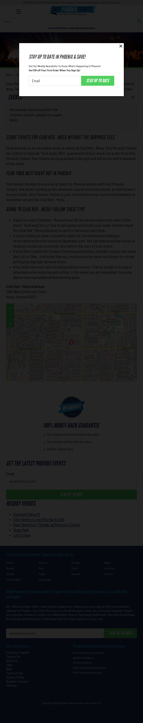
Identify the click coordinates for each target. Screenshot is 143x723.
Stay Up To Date (97, 80)
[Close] (121, 46)
